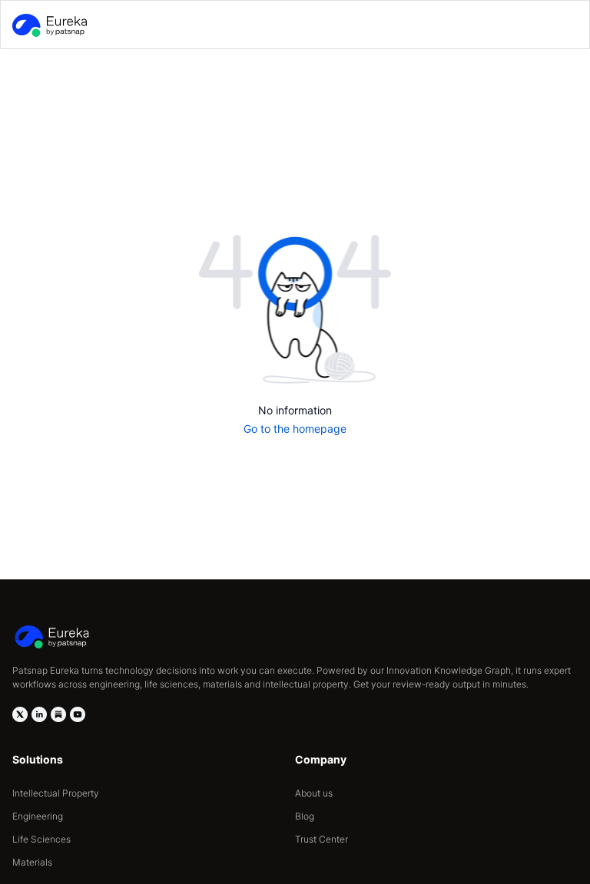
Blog (304, 816)
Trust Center (321, 839)
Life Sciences (41, 839)
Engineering (37, 816)
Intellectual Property (55, 793)
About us (314, 793)
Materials (32, 862)
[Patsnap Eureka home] (48, 25)
